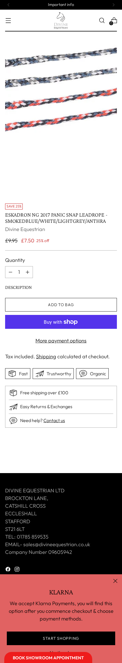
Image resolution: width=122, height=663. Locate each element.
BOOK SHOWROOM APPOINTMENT (48, 657)
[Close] (115, 581)
